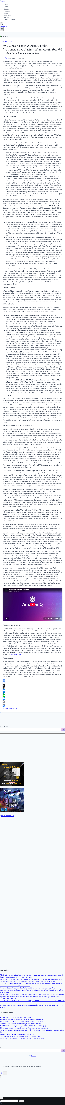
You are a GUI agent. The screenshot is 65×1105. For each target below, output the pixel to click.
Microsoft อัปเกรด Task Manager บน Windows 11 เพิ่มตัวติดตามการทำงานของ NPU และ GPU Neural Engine (32, 994)
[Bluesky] (32, 690)
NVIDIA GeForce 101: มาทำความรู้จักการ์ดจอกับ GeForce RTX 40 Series (21, 1021)
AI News (5, 41)
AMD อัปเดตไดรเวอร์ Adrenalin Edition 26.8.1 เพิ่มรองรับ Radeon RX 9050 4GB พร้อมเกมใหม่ (27, 981)
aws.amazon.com (16, 654)
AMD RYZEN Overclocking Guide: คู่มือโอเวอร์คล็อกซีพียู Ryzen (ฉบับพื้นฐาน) (23, 1026)
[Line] (32, 695)
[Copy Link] (32, 701)
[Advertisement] (32, 747)
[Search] (63, 729)
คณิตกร (6, 58)
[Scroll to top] (1, 1073)
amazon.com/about (15, 677)
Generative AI (12, 708)
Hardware (7, 11)
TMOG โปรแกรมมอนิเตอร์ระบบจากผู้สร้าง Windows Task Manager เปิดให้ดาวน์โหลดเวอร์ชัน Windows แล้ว (31, 979)
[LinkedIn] (32, 693)
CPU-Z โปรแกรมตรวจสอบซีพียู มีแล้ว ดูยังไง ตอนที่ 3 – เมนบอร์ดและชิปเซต (22, 1039)
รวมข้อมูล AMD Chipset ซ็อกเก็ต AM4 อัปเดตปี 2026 (15, 1017)
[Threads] (32, 688)
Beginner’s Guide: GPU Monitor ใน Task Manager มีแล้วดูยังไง (18, 1034)
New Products (8, 15)
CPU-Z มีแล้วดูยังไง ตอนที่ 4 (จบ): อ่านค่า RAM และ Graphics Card (20, 1036)
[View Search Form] (1, 23)
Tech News (7, 4)
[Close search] (1, 1098)
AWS (6, 708)
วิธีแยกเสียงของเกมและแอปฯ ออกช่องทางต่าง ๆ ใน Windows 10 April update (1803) (24, 1028)
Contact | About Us (9, 19)
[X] (32, 685)
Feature (6, 9)
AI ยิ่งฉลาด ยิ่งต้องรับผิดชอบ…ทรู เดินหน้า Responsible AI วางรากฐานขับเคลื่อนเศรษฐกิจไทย (27, 988)
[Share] (32, 706)
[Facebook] (32, 683)
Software (6, 13)
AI (4, 708)
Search (2, 1048)
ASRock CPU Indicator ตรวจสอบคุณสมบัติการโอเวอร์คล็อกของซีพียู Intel (21, 1019)
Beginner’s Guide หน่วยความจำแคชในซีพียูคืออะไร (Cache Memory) (20, 1023)
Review (6, 6)
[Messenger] (32, 698)
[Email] (32, 703)
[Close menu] (0, 1076)
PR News (7, 17)
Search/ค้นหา (4, 727)
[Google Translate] (32, 680)
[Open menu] (2, 29)
